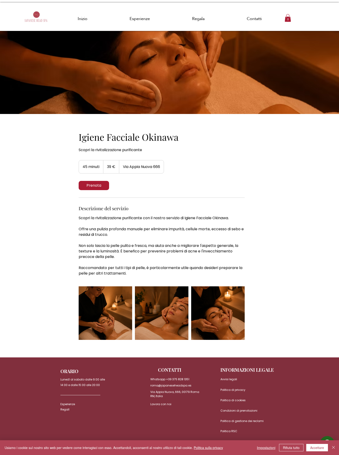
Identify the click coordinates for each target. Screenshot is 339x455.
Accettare (317, 447)
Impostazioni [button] (266, 447)
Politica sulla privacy (208, 447)
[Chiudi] (333, 447)
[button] (288, 18)
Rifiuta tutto (291, 447)
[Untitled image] (105, 313)
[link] (94, 185)
